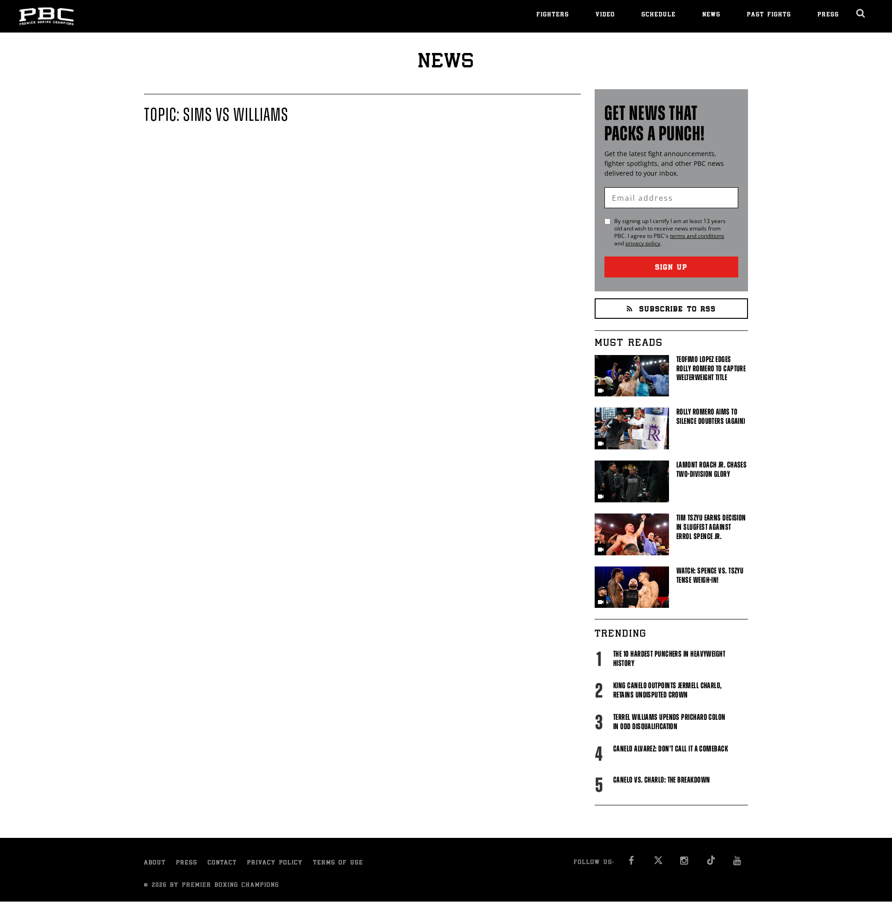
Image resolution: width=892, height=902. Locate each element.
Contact (222, 863)
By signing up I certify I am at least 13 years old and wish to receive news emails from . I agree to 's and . (670, 232)
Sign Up (671, 267)
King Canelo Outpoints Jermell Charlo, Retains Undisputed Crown (667, 690)
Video (605, 15)
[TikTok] (711, 863)
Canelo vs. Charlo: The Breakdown (661, 779)
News (711, 15)
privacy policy (642, 243)
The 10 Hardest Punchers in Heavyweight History (669, 658)
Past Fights (769, 15)
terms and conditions (697, 236)
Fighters (553, 15)
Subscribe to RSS (677, 309)
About (155, 863)
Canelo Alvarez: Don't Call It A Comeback (670, 748)
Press (828, 15)
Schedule (659, 15)
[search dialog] (861, 13)
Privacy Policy (275, 863)
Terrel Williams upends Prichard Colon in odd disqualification (669, 721)
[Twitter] (658, 863)
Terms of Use (338, 863)
